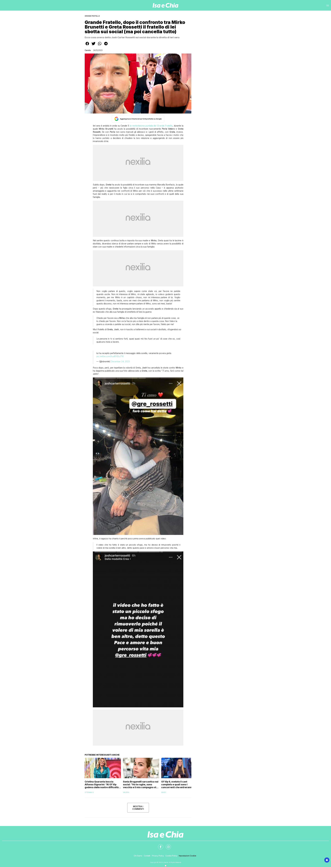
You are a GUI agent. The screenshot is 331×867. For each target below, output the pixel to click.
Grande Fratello (92, 16)
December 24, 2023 (120, 361)
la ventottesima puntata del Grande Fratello (151, 125)
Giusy (163, 792)
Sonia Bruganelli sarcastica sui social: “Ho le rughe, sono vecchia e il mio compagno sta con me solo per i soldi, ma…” (140, 784)
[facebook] (87, 45)
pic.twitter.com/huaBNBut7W (110, 356)
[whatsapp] (99, 45)
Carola (88, 50)
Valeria (126, 792)
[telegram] (105, 45)
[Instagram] (167, 845)
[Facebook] (159, 845)
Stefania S (89, 792)
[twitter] (93, 45)
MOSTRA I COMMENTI (138, 807)
